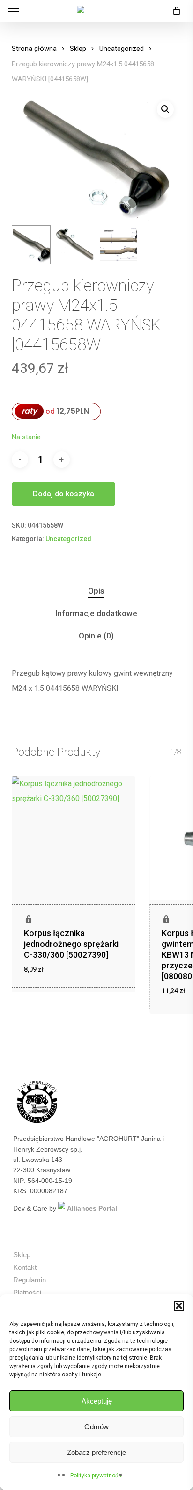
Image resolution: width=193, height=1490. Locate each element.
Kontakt (25, 1267)
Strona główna (34, 48)
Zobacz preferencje (96, 1452)
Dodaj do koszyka (63, 493)
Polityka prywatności (96, 1475)
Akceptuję (97, 1401)
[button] (179, 1306)
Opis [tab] (96, 590)
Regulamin (29, 1280)
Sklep (78, 48)
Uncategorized (121, 48)
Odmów (96, 1427)
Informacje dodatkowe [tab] (96, 613)
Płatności (27, 1293)
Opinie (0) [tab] (96, 635)
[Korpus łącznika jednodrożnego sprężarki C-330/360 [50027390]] (73, 838)
